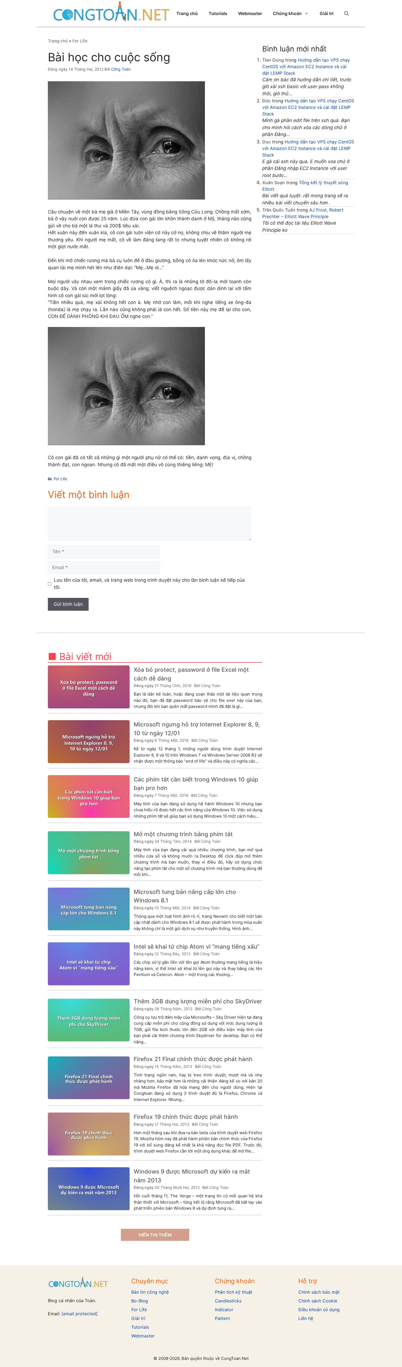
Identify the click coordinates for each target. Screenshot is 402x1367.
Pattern (222, 1318)
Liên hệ (305, 1318)
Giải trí (326, 13)
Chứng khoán (287, 13)
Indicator (224, 1309)
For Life (80, 41)
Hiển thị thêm (155, 1235)
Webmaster (250, 13)
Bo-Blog (139, 1301)
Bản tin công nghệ (150, 1292)
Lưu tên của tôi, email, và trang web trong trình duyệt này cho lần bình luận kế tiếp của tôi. (149, 583)
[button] (346, 13)
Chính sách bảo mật (319, 1292)
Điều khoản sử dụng (319, 1309)
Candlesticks (228, 1301)
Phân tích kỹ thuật (233, 1292)
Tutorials (218, 13)
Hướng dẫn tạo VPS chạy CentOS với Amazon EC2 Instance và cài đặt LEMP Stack (306, 66)
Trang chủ (187, 13)
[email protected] (80, 1313)
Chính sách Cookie (317, 1301)
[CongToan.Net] (111, 13)
